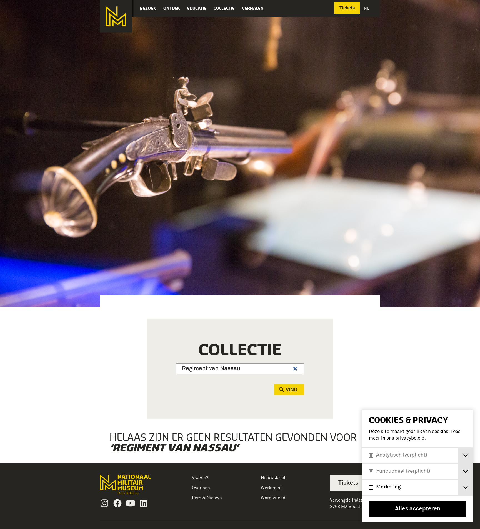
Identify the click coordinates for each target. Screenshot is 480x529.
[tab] (465, 455)
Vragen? (200, 477)
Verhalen (253, 8)
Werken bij (272, 488)
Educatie (196, 8)
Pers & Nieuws (207, 498)
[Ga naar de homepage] (116, 16)
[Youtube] (130, 503)
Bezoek (148, 8)
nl (367, 8)
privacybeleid (409, 438)
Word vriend (273, 498)
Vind (291, 389)
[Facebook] (117, 503)
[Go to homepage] (134, 487)
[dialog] (417, 466)
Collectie (224, 8)
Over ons (201, 488)
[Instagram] (104, 503)
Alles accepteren (417, 509)
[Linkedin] (143, 503)
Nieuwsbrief (273, 477)
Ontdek (171, 8)
